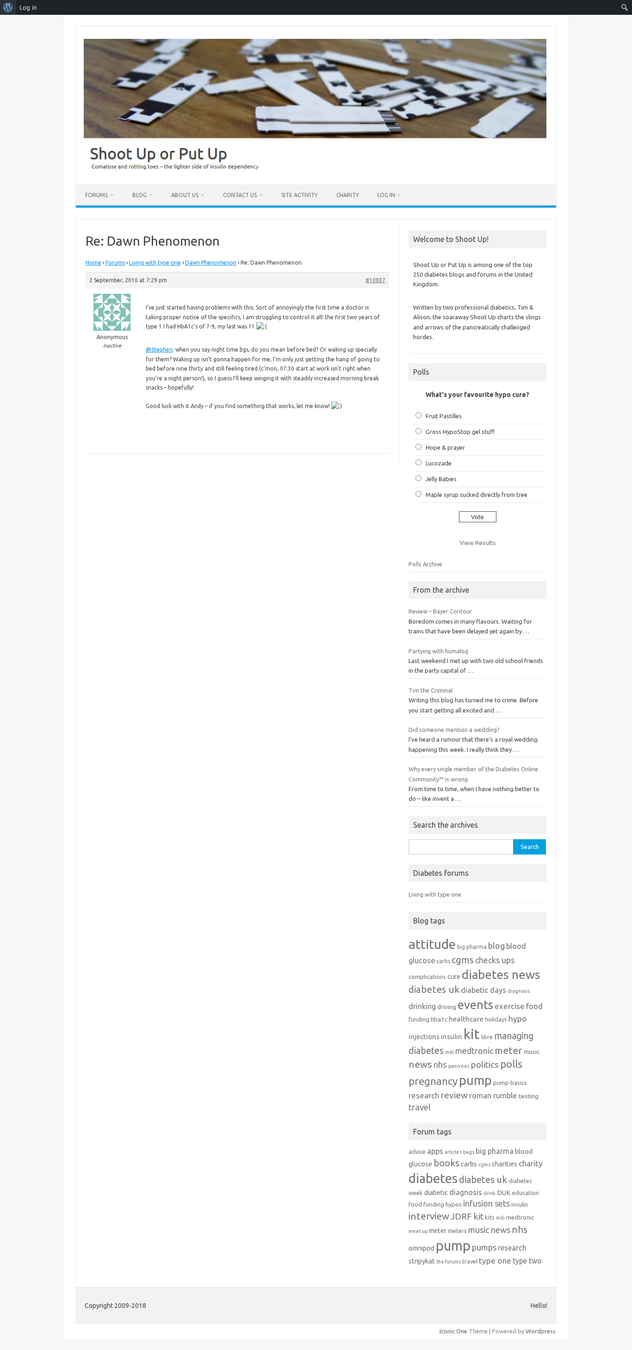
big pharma (472, 947)
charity (531, 1163)
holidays (496, 1019)
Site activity (299, 195)
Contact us (240, 195)
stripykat (422, 1261)
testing (529, 1096)
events (475, 1004)
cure (453, 976)
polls (511, 1064)
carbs (443, 961)
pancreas (458, 1066)
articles (453, 1152)
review (454, 1095)
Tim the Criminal (430, 690)
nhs (440, 1064)
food (534, 1006)
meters (457, 1230)
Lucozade (439, 463)
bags (468, 1152)
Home (93, 263)
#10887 (375, 280)
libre (487, 1037)
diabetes (433, 1178)
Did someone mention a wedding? (454, 729)
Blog (139, 195)
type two (527, 1261)
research (424, 1095)
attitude (432, 944)
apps (435, 1151)
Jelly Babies (441, 479)
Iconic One (453, 1331)
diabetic (436, 1192)
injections (424, 1036)
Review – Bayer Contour (440, 611)
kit (472, 1034)
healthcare (466, 1019)
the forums (448, 1261)
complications (427, 976)
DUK (504, 1192)
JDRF (461, 1216)
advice (417, 1151)
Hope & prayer (445, 447)
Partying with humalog (438, 651)
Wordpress (541, 1331)
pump (475, 1080)
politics (485, 1064)
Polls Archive (425, 564)
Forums (96, 195)
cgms (463, 959)
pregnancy (433, 1081)
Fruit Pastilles (444, 416)
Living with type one (155, 263)
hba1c (439, 1019)
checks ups (494, 960)
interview (429, 1216)
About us (184, 195)
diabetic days (483, 990)
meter (508, 1050)
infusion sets (486, 1203)
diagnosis (519, 991)
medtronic (474, 1050)
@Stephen (159, 350)
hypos (454, 1204)
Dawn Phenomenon (210, 263)
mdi (449, 1052)
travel (420, 1107)
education (525, 1192)
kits (490, 1217)
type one (495, 1260)
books (446, 1163)
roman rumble (493, 1095)
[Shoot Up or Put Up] (315, 169)
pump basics (510, 1082)
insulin (451, 1036)
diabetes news (501, 974)
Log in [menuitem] (28, 7)
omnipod (421, 1248)
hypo (517, 1018)
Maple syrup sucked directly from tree (476, 494)
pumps (484, 1247)
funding (419, 1019)
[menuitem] (8, 7)
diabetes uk (434, 989)
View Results (477, 542)
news (420, 1064)
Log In (386, 195)
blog (496, 945)
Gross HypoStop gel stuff (460, 431)
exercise (510, 1006)
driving (446, 1006)
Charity (347, 195)
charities (504, 1164)
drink (489, 1193)
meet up (418, 1231)
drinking (422, 1006)
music (531, 1051)
